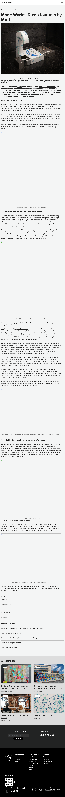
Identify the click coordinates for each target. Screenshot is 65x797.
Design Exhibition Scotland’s (26, 81)
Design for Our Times (43, 715)
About (16, 757)
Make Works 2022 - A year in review (14, 716)
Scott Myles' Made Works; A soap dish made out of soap (19, 638)
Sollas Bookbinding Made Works (11, 643)
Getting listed (33, 761)
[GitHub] (53, 735)
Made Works (11, 10)
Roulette (45, 763)
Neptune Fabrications (47, 87)
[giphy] (50, 735)
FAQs (30, 769)
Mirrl (20, 87)
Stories (3, 10)
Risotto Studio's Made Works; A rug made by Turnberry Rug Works (22, 628)
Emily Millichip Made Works (9, 647)
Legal (16, 761)
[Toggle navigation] (61, 2)
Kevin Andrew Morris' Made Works (12, 633)
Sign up (18, 738)
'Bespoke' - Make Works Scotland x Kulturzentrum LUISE (48, 687)
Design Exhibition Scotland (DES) (13, 104)
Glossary (31, 767)
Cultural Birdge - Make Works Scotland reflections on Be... (14, 687)
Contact (17, 759)
